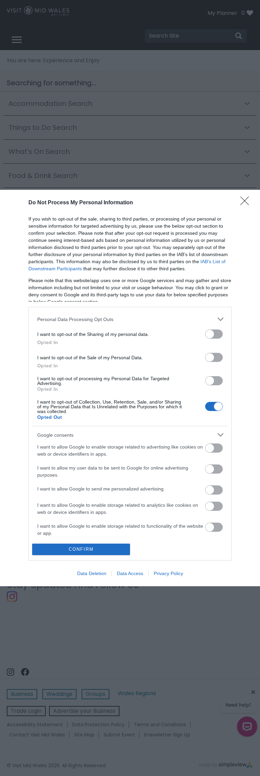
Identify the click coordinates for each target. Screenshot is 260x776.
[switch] (214, 334)
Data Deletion (91, 573)
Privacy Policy (168, 573)
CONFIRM (81, 549)
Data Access (130, 573)
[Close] (246, 203)
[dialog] (130, 388)
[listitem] (130, 319)
